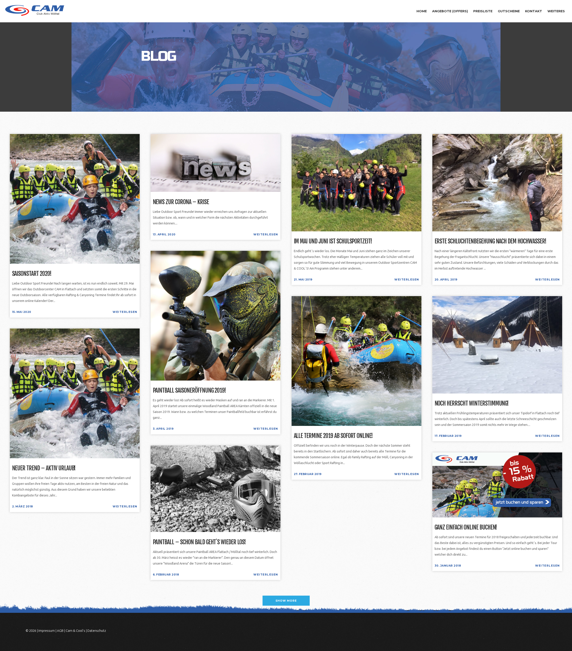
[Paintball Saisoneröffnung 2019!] (215, 315)
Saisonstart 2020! (31, 273)
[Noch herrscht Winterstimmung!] (497, 344)
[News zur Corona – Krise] (215, 163)
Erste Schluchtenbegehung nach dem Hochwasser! (490, 241)
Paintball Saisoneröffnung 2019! (189, 390)
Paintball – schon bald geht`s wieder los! (199, 542)
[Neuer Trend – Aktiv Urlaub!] (75, 393)
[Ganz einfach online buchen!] (497, 484)
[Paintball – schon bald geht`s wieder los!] (215, 488)
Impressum (46, 630)
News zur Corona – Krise (181, 202)
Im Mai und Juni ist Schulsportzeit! (333, 241)
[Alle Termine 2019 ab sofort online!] (356, 361)
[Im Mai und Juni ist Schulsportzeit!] (356, 182)
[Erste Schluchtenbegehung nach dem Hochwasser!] (497, 182)
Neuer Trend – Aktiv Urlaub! (44, 468)
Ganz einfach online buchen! (466, 527)
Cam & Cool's (75, 630)
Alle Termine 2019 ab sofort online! (333, 436)
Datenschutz (96, 630)
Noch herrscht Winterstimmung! (472, 403)
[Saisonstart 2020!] (75, 199)
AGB (60, 630)
